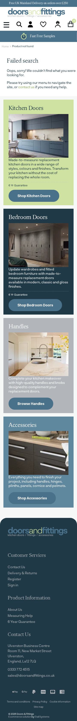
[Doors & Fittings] (38, 13)
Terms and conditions (18, 701)
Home (5, 46)
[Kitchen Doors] (38, 136)
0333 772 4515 (19, 669)
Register (14, 579)
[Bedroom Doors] (38, 245)
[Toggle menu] (6, 24)
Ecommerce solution (19, 716)
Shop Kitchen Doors (34, 196)
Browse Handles (31, 403)
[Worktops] (38, 354)
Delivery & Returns (22, 573)
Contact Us (16, 567)
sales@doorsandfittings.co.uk (31, 675)
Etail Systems (42, 716)
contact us (26, 87)
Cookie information (60, 701)
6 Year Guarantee (21, 621)
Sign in (13, 585)
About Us (15, 609)
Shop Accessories (32, 498)
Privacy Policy (40, 701)
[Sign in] (30, 24)
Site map (38, 706)
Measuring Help (20, 615)
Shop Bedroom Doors (35, 305)
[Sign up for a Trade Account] (58, 24)
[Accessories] (38, 453)
